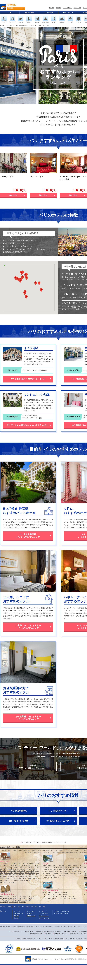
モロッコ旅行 (22, 896)
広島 (40, 906)
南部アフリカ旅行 (16, 900)
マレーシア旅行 (66, 866)
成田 (19, 906)
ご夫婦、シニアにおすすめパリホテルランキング (28, 626)
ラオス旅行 (53, 869)
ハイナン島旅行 (64, 873)
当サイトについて (69, 939)
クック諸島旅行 (71, 898)
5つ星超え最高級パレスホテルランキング (28, 535)
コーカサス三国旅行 (9, 882)
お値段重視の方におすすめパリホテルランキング (28, 717)
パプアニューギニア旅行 (59, 898)
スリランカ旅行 (49, 871)
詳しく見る (13, 195)
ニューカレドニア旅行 (48, 894)
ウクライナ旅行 (26, 878)
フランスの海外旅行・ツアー (22, 25)
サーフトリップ (18, 913)
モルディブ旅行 (46, 892)
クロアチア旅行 (11, 871)
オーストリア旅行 (20, 869)
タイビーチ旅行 (56, 866)
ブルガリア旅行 (20, 875)
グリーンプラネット (44, 918)
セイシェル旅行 (46, 898)
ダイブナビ (17, 911)
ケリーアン (30, 913)
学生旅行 (16, 918)
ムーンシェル (30, 911)
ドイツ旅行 (10, 865)
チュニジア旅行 (4, 898)
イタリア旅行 (12, 863)
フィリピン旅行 (54, 867)
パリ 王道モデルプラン (58, 811)
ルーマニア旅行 (30, 875)
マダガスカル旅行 (5, 900)
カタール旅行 (22, 898)
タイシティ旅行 (46, 866)
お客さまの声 (77, 8)
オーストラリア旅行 (62, 894)
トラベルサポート (16, 932)
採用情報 (30, 939)
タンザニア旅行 (26, 900)
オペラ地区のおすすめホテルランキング (28, 379)
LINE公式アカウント (60, 933)
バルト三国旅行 (14, 880)
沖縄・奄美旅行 (54, 877)
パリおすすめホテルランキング (41, 25)
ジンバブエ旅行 (13, 902)
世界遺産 (16, 916)
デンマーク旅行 (8, 873)
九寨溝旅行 (55, 873)
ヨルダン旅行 (14, 898)
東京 (15, 906)
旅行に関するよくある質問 (78, 933)
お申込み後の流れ (58, 939)
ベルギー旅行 (30, 871)
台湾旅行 (74, 871)
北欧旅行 (6, 880)
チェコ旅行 (10, 869)
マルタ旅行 (18, 865)
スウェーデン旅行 (19, 867)
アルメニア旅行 (4, 878)
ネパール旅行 (58, 871)
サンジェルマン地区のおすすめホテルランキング (28, 425)
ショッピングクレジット (61, 913)
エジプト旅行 (31, 896)
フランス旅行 (4, 863)
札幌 (44, 906)
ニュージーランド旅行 (48, 896)
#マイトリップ (31, 916)
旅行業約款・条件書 (36, 933)
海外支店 (51, 8)
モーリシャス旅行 (70, 896)
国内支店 (58, 8)
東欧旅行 (28, 880)
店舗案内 (24, 939)
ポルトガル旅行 (26, 865)
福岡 (32, 906)
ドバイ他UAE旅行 (5, 896)
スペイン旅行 (21, 863)
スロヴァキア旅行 (19, 873)
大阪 (23, 906)
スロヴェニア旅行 (30, 873)
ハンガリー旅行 (30, 869)
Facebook (48, 933)
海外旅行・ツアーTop (6, 25)
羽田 (36, 906)
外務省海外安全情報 (70, 932)
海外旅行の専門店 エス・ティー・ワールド (54, 842)
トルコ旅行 (14, 896)
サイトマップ (48, 939)
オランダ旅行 (21, 871)
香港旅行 (59, 869)
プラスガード (43, 911)
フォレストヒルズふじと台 (61, 911)
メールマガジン (67, 8)
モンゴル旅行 (52, 875)
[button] (20, 281)
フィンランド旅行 (7, 867)
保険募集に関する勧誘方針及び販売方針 (48, 932)
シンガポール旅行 (68, 869)
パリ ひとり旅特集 (19, 811)
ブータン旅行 (67, 871)
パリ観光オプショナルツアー (58, 821)
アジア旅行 (45, 877)
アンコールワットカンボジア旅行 (69, 867)
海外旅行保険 (29, 932)
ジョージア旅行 (19, 876)
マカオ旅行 (73, 873)
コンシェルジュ (43, 913)
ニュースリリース (39, 939)
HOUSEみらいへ (44, 916)
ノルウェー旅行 (29, 867)
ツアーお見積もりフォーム (31, 766)
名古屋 (28, 906)
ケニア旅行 (30, 898)
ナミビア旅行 (4, 902)
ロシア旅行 (10, 876)
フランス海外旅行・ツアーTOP (31, 842)
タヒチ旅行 (55, 892)
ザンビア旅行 (22, 902)
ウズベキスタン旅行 (15, 878)
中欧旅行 (22, 880)
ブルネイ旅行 (61, 875)
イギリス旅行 (30, 863)
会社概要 (17, 939)
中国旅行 (48, 873)
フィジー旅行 (63, 892)
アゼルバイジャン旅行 (31, 876)
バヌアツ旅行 (60, 896)
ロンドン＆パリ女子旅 (18, 821)
